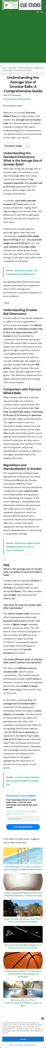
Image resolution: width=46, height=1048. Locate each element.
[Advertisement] (23, 40)
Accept (23, 1039)
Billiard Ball (12, 68)
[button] (43, 1018)
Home (4, 68)
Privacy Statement (30, 1045)
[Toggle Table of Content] (25, 146)
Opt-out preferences (16, 1045)
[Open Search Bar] (38, 12)
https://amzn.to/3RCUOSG (16, 98)
